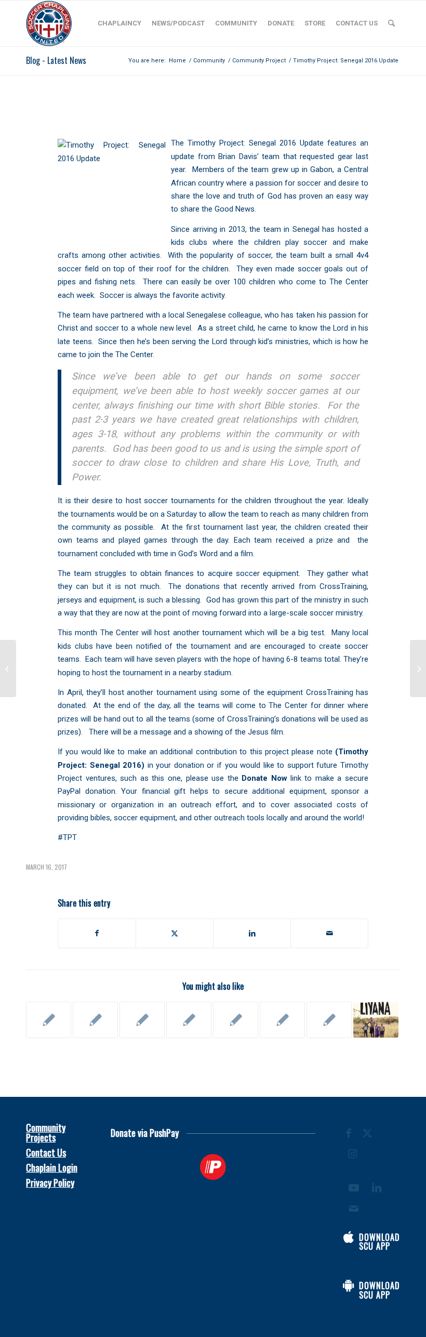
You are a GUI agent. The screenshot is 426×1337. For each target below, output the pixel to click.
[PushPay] (213, 1167)
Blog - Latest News (56, 60)
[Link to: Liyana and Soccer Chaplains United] (375, 1020)
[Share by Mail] (329, 933)
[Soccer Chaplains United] (49, 23)
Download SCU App (379, 1242)
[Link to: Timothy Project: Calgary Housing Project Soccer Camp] (329, 1020)
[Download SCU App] (348, 1237)
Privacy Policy (50, 1182)
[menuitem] (119, 23)
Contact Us (46, 1152)
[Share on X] (174, 933)
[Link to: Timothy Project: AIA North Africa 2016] (48, 1020)
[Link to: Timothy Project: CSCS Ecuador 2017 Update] (95, 1020)
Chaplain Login (51, 1167)
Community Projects (45, 1133)
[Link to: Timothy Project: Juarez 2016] (188, 1020)
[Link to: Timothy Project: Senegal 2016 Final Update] (282, 1020)
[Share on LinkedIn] (252, 933)
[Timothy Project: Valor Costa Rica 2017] (8, 668)
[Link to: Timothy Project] (142, 1020)
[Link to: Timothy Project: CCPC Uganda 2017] (235, 1020)
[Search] (391, 23)
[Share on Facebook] (97, 933)
